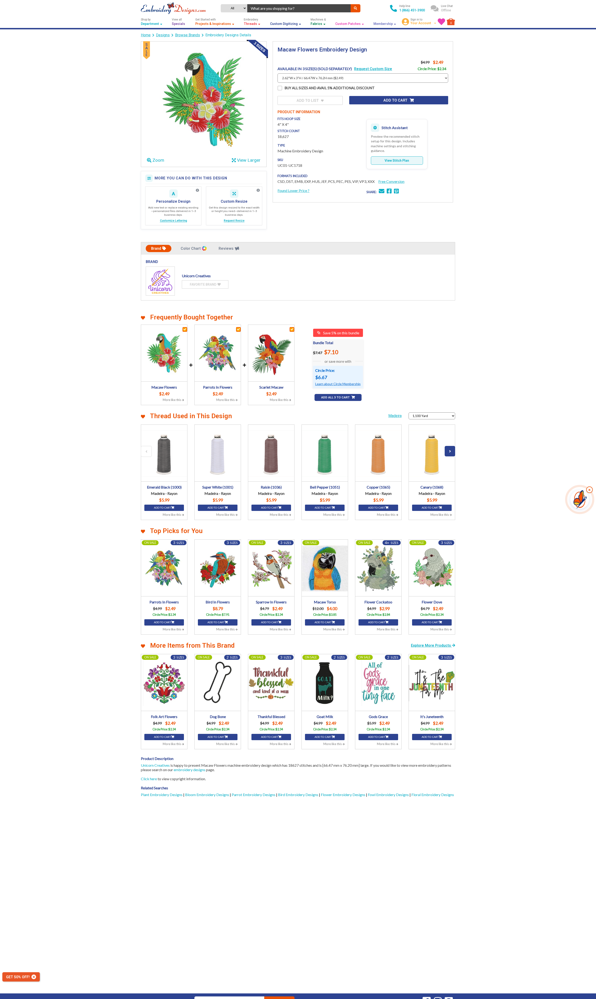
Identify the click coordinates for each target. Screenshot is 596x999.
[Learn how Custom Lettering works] (197, 190)
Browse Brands (187, 35)
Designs (163, 35)
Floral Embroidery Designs (432, 794)
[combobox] (299, 8)
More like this (172, 400)
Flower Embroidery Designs (343, 794)
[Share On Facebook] (389, 191)
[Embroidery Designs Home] (173, 8)
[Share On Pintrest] (396, 191)
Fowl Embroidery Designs (389, 794)
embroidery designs (189, 769)
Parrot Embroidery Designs (254, 794)
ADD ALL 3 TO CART (335, 397)
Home (146, 35)
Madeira (395, 416)
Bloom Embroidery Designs (207, 794)
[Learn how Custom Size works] (258, 190)
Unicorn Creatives (155, 765)
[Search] (355, 8)
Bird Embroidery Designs (298, 794)
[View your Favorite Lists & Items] (441, 21)
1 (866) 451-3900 (412, 10)
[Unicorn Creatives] (160, 281)
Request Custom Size (373, 69)
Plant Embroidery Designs (162, 794)
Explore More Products (431, 645)
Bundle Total (323, 342)
